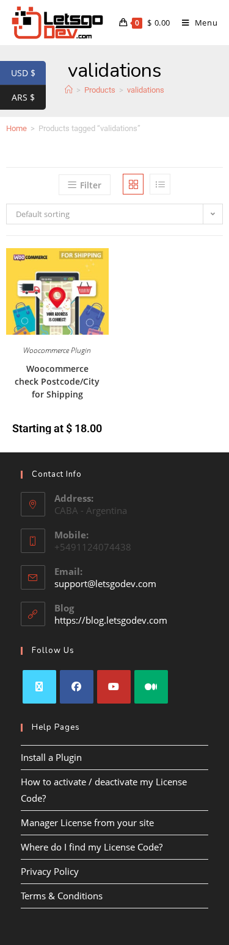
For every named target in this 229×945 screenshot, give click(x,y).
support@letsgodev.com (105, 583)
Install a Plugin (51, 757)
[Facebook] (76, 687)
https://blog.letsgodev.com (110, 620)
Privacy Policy (50, 871)
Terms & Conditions (62, 896)
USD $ (28, 73)
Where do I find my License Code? (91, 847)
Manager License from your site (87, 822)
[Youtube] (114, 687)
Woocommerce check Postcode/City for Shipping (57, 381)
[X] (39, 687)
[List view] (160, 184)
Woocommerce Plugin (57, 350)
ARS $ (29, 97)
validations (145, 89)
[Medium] (151, 687)
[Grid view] (133, 184)
